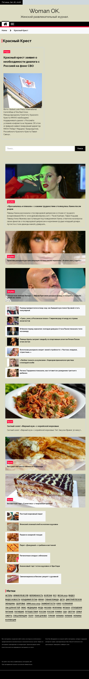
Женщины (10, 604)
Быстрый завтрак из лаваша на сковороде (25, 466)
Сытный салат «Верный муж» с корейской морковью (33, 426)
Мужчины (57, 608)
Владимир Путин (29, 599)
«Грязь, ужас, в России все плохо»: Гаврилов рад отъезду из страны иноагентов (49, 320)
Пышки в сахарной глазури (31, 535)
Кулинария (67, 604)
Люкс (23, 608)
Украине (68, 616)
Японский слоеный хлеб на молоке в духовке (39, 524)
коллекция (10, 620)
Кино (58, 604)
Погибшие (19, 612)
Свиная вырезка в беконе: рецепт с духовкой (39, 576)
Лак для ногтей (12, 608)
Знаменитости (48, 604)
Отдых (7, 52)
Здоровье (20, 604)
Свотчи (71, 612)
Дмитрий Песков (74, 599)
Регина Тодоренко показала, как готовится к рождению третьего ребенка (48, 372)
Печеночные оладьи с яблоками (33, 556)
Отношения (76, 608)
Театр (30, 616)
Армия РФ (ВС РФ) (20, 595)
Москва (47, 608)
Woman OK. (44, 11)
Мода (40, 608)
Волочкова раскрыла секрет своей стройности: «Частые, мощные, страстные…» (48, 351)
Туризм (51, 616)
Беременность (36, 595)
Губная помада (52, 599)
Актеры (8, 595)
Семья (79, 612)
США (65, 612)
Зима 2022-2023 (33, 604)
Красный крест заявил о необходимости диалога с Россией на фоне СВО (21, 62)
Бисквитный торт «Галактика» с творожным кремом (29, 504)
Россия (50, 612)
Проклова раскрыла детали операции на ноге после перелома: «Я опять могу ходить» (44, 260)
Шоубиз (11, 202)
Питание (9, 612)
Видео (71, 595)
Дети (62, 599)
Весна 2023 (62, 595)
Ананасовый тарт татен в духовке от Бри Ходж (40, 566)
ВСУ (55, 595)
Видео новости (12, 599)
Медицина (32, 608)
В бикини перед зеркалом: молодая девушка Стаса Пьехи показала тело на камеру (51, 330)
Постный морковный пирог (31, 514)
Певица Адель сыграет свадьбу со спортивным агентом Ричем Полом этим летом (50, 340)
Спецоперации (20, 616)
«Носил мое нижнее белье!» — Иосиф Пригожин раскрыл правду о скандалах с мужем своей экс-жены (44, 297)
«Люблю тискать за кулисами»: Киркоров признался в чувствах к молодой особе (47, 361)
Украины (77, 616)
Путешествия (31, 612)
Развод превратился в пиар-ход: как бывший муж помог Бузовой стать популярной (50, 309)
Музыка (66, 608)
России (42, 612)
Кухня (10, 422)
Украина (60, 616)
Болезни (48, 595)
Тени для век (41, 616)
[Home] (5, 24)
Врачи (41, 599)
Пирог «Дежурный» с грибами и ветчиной (38, 545)
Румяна (58, 612)
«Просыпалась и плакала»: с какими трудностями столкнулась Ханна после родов (44, 207)
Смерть (8, 616)
